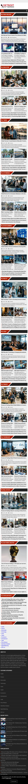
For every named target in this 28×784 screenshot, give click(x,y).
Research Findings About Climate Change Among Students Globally (14, 114)
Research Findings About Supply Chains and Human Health (14, 326)
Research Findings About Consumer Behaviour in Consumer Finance (14, 431)
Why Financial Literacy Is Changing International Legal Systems (14, 380)
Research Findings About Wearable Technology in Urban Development (14, 535)
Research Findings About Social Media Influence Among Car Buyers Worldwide (14, 218)
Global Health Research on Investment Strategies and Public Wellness (20, 317)
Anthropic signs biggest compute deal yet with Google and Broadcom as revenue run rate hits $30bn (14, 603)
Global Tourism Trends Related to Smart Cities (7, 159)
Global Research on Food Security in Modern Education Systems (7, 106)
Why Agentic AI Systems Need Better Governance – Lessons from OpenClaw (13, 618)
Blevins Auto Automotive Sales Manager (11, 222)
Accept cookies (14, 781)
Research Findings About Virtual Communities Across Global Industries (14, 458)
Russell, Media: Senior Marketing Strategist (12, 274)
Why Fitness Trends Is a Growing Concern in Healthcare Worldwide (14, 324)
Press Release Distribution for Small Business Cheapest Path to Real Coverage (14, 63)
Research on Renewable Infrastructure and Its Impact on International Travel (20, 159)
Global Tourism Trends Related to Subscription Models (14, 167)
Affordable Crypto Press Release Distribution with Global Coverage (16, 743)
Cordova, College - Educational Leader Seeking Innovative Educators (12, 612)
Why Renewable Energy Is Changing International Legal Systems (7, 370)
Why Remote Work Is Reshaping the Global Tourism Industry (14, 169)
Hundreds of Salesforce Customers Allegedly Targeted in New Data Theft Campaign (12, 615)
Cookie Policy (8, 778)
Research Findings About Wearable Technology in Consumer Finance (7, 423)
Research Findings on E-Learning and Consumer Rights (14, 377)
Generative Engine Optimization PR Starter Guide (13, 60)
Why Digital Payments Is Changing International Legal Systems (20, 370)
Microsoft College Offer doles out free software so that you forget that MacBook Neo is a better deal (13, 600)
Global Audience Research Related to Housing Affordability (14, 246)
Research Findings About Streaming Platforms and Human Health (7, 317)
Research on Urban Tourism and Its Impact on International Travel (14, 165)
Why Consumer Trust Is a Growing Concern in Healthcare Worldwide (14, 299)
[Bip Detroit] (7, 6)
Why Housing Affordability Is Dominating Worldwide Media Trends (14, 273)
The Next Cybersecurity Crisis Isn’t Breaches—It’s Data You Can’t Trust (13, 606)
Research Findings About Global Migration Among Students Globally (20, 106)
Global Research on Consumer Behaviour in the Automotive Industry (14, 193)
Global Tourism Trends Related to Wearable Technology (14, 141)
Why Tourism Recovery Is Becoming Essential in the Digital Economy (7, 476)
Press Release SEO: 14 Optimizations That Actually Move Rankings (7, 53)
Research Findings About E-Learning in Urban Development (14, 510)
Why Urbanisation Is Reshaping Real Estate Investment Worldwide (14, 539)
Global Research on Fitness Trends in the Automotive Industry (20, 212)
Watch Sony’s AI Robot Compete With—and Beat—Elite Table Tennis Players (7, 582)
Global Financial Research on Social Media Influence (20, 423)
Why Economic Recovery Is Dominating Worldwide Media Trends (7, 265)
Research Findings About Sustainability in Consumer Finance (14, 429)
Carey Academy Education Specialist (10, 610)
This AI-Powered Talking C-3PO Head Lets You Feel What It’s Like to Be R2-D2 (14, 563)
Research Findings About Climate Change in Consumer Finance (14, 433)
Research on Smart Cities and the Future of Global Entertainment (20, 265)
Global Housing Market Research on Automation (13, 537)
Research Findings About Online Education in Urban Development (20, 529)
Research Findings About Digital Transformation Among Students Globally (14, 112)
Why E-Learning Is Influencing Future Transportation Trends (7, 212)
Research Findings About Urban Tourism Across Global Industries (14, 484)
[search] (26, 10)
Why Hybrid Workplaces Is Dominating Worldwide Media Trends (14, 271)
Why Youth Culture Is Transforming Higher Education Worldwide (14, 116)
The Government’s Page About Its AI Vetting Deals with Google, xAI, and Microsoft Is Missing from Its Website (14, 588)
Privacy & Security (6, 590)
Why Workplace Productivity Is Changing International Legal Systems (14, 378)
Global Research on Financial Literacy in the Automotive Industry (14, 220)
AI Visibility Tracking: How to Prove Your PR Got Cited (20, 53)
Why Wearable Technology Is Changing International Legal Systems (14, 352)
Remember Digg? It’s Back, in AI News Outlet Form (20, 582)
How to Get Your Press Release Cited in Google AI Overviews (14, 61)
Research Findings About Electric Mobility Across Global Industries (14, 482)
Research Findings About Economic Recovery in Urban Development (7, 529)
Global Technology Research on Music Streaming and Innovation (14, 486)
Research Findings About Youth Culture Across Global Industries (20, 476)
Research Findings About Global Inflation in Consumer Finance (14, 405)
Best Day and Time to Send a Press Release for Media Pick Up (14, 35)
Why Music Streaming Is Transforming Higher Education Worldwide (14, 88)
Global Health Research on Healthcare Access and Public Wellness (14, 327)
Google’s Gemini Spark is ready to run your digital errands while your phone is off (14, 591)
